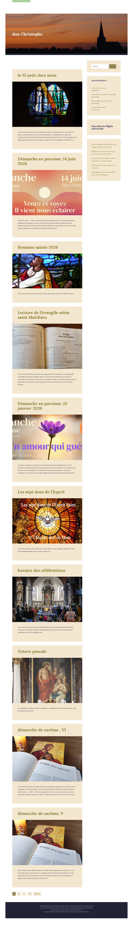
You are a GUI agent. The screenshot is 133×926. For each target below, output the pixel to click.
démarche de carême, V (40, 813)
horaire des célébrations (41, 570)
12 (29, 894)
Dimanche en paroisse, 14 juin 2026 (47, 161)
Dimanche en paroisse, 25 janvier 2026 (42, 406)
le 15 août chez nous (37, 75)
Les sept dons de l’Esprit (41, 491)
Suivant (37, 894)
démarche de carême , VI (42, 729)
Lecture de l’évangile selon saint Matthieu (43, 315)
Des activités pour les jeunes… (101, 101)
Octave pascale (32, 651)
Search (112, 66)
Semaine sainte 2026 (38, 247)
